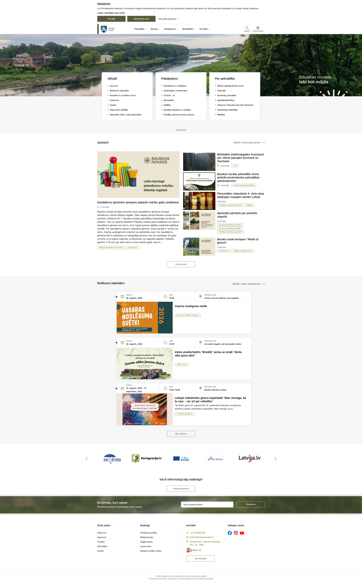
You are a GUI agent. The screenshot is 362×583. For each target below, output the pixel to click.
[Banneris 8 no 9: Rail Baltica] (181, 458)
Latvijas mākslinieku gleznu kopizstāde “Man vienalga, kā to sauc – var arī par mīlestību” (210, 399)
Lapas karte (145, 546)
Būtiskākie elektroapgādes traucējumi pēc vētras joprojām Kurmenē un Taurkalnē (240, 158)
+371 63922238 (197, 532)
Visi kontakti (200, 558)
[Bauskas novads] (108, 29)
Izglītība (250, 205)
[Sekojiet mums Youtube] (242, 533)
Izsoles (100, 550)
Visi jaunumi (181, 264)
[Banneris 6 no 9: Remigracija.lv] (112, 458)
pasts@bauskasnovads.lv (201, 537)
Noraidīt (111, 18)
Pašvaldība (102, 546)
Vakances (101, 532)
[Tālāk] (275, 458)
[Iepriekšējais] (86, 458)
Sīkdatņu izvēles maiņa (150, 550)
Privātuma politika (148, 532)
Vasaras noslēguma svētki (191, 306)
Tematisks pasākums (184, 414)
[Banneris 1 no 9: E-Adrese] (250, 458)
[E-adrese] (192, 550)
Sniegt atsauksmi (181, 488)
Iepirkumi (101, 537)
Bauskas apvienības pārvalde (230, 225)
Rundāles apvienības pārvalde (230, 205)
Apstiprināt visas (141, 18)
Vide (235, 166)
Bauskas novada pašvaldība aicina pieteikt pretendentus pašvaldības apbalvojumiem (238, 177)
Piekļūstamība (146, 537)
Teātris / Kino (182, 364)
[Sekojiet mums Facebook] (230, 533)
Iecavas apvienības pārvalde (229, 228)
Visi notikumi (181, 433)
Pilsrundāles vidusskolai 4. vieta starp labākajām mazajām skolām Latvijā (240, 195)
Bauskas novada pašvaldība (243, 185)
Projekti (100, 541)
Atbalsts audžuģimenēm (242, 251)
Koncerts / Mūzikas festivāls (188, 315)
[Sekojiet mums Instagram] (236, 533)
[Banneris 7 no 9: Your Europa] (146, 458)
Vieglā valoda (146, 541)
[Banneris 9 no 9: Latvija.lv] (215, 458)
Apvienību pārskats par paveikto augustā (237, 214)
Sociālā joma (132, 247)
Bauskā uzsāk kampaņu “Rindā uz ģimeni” (237, 241)
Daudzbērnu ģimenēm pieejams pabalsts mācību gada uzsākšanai (138, 202)
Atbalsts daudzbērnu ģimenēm (111, 247)
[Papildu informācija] (200, 550)
